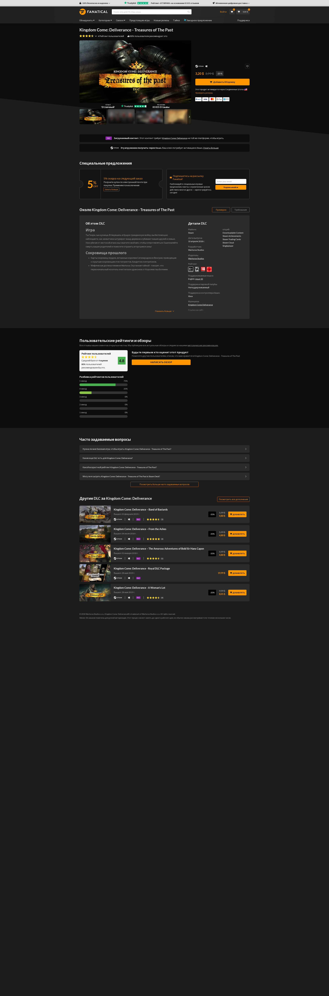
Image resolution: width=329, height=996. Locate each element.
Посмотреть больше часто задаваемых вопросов (164, 484)
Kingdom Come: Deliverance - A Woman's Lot (139, 587)
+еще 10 (199, 279)
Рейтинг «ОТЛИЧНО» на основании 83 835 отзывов (175, 3)
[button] (94, 3)
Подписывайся (230, 187)
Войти (223, 12)
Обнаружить (86, 20)
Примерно (221, 210)
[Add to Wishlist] (247, 66)
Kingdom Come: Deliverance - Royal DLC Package (142, 568)
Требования (240, 210)
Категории (104, 20)
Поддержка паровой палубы (202, 284)
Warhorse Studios (196, 258)
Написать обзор (161, 362)
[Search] (188, 11)
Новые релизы (161, 20)
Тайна (176, 20)
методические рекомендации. (203, 345)
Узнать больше (211, 148)
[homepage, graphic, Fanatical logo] (93, 12)
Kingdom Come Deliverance (200, 305)
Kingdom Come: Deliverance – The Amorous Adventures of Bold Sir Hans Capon (159, 548)
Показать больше (163, 311)
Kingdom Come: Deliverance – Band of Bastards (141, 509)
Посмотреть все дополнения (233, 499)
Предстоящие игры (139, 20)
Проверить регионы (204, 93)
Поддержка (243, 20)
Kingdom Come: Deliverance (174, 138)
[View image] (121, 116)
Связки (119, 20)
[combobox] (164, 11)
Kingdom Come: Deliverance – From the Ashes (140, 528)
